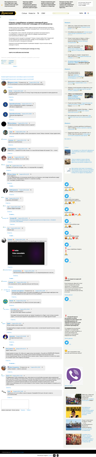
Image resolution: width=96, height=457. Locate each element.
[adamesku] (5, 339)
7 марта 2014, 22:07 (19, 157)
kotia (7, 165)
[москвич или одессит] (5, 291)
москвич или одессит (18, 290)
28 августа (67, 123)
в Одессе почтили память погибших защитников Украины (75, 97)
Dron (9, 391)
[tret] (2, 197)
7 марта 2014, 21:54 (22, 148)
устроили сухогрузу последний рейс (87, 429)
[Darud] (3, 375)
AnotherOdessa (17, 271)
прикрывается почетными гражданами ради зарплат (79, 134)
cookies (50, 455)
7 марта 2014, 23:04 (29, 271)
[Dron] (3, 394)
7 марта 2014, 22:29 (22, 218)
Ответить (10, 87)
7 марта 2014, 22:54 (21, 282)
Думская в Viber (69, 385)
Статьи (24, 13)
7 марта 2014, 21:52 (21, 140)
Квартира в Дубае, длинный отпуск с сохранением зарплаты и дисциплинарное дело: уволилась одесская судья (30, 4)
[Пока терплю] (3, 348)
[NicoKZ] (5, 303)
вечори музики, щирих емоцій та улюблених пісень (80, 32)
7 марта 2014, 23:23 (21, 300)
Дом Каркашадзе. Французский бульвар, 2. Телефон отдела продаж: (84, 4)
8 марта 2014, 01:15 (27, 103)
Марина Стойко (13, 82)
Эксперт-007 (13, 218)
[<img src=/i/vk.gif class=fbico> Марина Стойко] (3, 85)
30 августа (67, 22)
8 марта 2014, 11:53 (17, 375)
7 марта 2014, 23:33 (35, 367)
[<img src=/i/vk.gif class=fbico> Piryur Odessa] (4, 175)
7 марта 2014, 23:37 (18, 91)
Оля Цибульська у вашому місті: (76, 32)
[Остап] (5, 93)
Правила (23, 410)
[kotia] (3, 164)
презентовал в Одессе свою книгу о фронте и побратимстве (76, 49)
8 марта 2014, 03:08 (27, 113)
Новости (32, 13)
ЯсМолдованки (12, 148)
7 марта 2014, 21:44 (20, 131)
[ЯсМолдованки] (3, 151)
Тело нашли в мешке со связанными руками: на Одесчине (74, 73)
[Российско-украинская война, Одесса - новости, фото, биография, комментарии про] (4, 63)
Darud (8, 375)
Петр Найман (13, 123)
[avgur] (5, 134)
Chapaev (10, 239)
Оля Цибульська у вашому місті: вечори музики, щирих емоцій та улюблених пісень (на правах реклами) (88, 411)
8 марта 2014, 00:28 (21, 336)
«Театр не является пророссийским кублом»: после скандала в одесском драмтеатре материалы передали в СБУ (82, 161)
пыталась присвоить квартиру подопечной (80, 128)
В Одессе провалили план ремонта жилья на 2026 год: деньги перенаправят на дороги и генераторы (48, 4)
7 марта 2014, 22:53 (20, 239)
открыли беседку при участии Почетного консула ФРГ (80, 103)
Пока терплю (9, 348)
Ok (54, 455)
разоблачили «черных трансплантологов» (78, 111)
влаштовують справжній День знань (77, 82)
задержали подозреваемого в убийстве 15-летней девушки (76, 76)
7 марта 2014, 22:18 (24, 174)
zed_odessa (14, 309)
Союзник (10, 140)
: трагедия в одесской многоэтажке (79, 63)
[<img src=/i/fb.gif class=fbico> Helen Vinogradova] (3, 370)
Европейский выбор (15, 103)
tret (7, 198)
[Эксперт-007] (4, 218)
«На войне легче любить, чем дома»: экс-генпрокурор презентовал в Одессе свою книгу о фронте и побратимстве (87, 438)
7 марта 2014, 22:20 (24, 190)
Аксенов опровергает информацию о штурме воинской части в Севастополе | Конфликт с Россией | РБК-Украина (33, 220)
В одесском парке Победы (75, 103)
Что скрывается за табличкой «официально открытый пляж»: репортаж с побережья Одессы (83, 152)
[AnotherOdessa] (7, 270)
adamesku (12, 336)
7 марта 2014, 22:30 (15, 207)
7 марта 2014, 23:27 (16, 323)
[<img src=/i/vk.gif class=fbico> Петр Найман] (3, 126)
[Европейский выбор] (5, 106)
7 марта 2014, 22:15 (14, 198)
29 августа (67, 69)
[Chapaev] (3, 242)
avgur (11, 131)
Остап (10, 91)
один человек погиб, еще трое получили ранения (79, 116)
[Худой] (3, 323)
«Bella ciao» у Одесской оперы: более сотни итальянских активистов (79, 26)
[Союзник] (4, 139)
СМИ (43, 13)
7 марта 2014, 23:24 (24, 309)
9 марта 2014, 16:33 (18, 391)
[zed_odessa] (6, 309)
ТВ (38, 13)
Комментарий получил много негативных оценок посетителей (17, 76)
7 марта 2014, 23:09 (40, 290)
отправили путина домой (88, 399)
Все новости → (68, 139)
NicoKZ (11, 300)
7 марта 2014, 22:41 (15, 228)
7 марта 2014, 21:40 (34, 82)
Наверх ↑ (15, 66)
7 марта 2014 (11, 19)
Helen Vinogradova (14, 367)
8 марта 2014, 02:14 (21, 348)
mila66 (9, 157)
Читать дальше (68, 295)
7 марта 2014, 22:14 (17, 165)
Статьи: (67, 147)
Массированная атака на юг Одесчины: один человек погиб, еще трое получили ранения (11, 4)
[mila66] (3, 160)
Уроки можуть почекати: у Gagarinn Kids (78, 81)
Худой (8, 323)
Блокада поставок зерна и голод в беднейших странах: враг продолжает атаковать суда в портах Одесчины (66, 4)
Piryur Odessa (12, 174)
